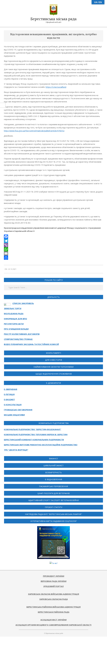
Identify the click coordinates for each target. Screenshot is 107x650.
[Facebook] (53, 237)
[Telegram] (53, 241)
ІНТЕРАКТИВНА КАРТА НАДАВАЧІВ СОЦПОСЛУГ (53, 521)
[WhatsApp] (53, 249)
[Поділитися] (53, 258)
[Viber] (53, 245)
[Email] (53, 253)
